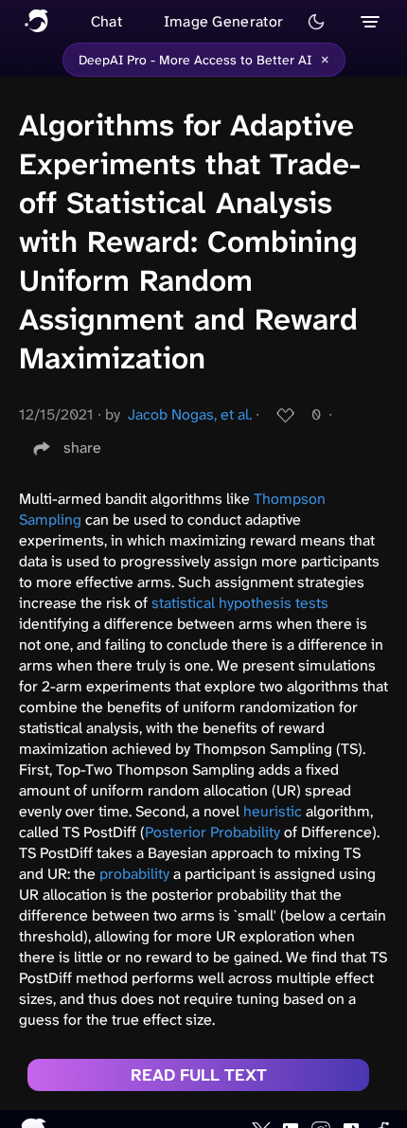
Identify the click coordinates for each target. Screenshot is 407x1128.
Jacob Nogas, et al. (190, 414)
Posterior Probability (212, 832)
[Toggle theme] (316, 22)
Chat (106, 21)
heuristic (272, 811)
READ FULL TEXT (199, 1075)
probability (134, 874)
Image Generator (224, 21)
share (82, 447)
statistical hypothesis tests (239, 603)
